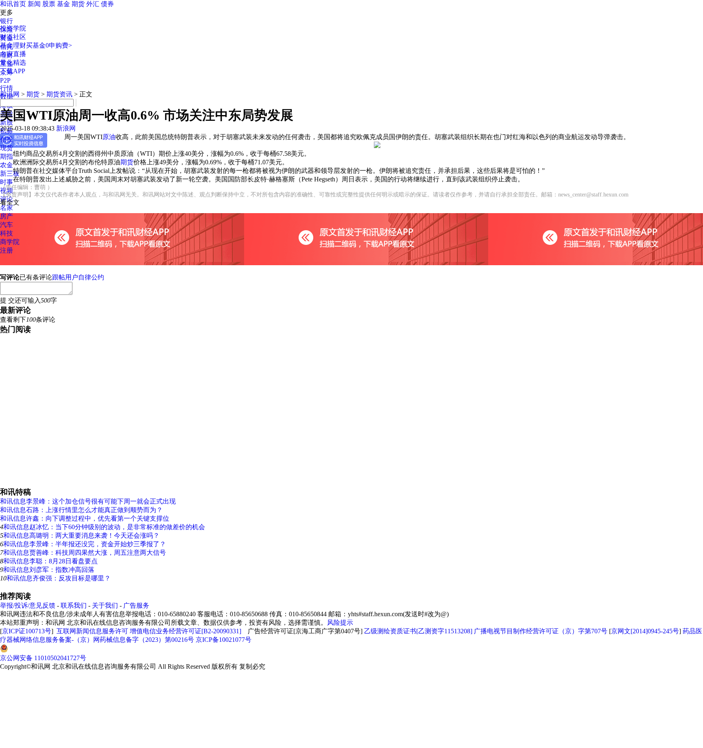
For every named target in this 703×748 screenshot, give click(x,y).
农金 (6, 164)
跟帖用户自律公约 (78, 277)
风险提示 (340, 622)
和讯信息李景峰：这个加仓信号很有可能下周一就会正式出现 (88, 501)
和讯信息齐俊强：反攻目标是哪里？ (59, 578)
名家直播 (13, 53)
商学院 (10, 241)
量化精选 (13, 62)
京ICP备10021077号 (223, 639)
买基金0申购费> (49, 45)
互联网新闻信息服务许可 (92, 631)
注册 (6, 250)
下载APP (12, 71)
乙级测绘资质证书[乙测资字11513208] (418, 631)
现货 (6, 147)
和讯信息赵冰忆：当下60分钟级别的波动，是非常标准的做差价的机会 (104, 526)
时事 (6, 182)
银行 (6, 20)
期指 (6, 156)
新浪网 (66, 128)
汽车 (6, 224)
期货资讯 (59, 94)
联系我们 (74, 605)
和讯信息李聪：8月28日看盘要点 (50, 561)
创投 (6, 139)
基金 (63, 3)
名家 (6, 207)
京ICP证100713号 (26, 631)
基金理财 (13, 45)
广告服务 (136, 605)
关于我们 (105, 605)
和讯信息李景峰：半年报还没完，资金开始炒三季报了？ (84, 544)
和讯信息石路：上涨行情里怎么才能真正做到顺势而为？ (81, 509)
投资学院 (13, 28)
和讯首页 (13, 3)
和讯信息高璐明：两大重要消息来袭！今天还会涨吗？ (81, 535)
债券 (107, 3)
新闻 (34, 3)
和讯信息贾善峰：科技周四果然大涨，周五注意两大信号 (84, 552)
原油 (109, 136)
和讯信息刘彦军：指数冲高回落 (48, 569)
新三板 (10, 173)
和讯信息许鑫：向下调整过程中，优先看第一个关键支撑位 (84, 518)
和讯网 (10, 94)
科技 (6, 233)
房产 (6, 216)
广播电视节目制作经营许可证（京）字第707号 (540, 631)
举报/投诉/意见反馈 (27, 605)
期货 (78, 3)
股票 (48, 3)
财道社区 (13, 36)
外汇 (92, 3)
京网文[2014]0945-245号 (645, 631)
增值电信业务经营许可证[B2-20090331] (185, 631)
